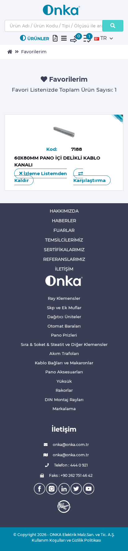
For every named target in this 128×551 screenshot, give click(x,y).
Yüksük (64, 381)
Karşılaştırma (89, 180)
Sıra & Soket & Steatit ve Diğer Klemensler (64, 344)
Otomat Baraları (64, 325)
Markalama (64, 408)
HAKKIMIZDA (64, 211)
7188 (76, 149)
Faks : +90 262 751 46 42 (70, 475)
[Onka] (64, 280)
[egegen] (64, 506)
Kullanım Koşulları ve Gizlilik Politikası (64, 540)
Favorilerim (34, 52)
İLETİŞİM (64, 269)
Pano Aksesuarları (64, 371)
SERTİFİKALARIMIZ (64, 249)
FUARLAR (64, 230)
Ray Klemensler (64, 298)
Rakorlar (64, 390)
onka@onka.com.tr (70, 444)
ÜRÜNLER (38, 38)
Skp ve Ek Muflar (64, 307)
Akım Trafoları (64, 353)
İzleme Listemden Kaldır (40, 177)
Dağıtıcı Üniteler (64, 316)
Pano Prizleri (64, 335)
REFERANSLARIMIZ (64, 259)
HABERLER (64, 220)
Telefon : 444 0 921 (70, 465)
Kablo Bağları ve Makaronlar (64, 362)
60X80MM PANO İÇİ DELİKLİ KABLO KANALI (57, 161)
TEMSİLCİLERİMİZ (64, 240)
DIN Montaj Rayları (64, 399)
